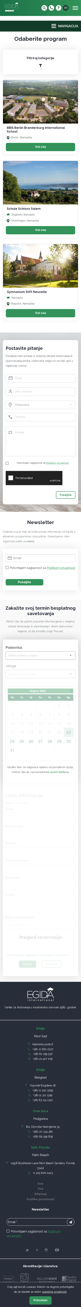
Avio (40, 1183)
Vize (40, 1188)
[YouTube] (57, 1250)
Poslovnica (14, 647)
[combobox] (40, 405)
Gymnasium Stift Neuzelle (27, 292)
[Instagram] (46, 1250)
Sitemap (40, 1194)
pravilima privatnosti (54, 1291)
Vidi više (40, 146)
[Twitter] (27, 1250)
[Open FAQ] (58, 8)
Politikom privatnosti (57, 463)
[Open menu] (75, 8)
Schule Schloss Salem (24, 208)
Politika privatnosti (40, 1199)
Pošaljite (66, 494)
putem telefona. (59, 772)
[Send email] (66, 8)
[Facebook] (37, 1250)
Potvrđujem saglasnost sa (43, 463)
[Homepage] (12, 11)
